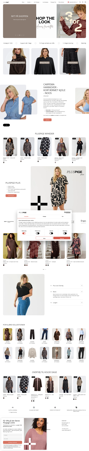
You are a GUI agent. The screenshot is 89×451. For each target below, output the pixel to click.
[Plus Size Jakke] (44, 353)
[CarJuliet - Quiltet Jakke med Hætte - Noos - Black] (74, 399)
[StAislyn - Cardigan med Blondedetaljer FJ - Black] (72, 162)
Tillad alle (62, 238)
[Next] (23, 35)
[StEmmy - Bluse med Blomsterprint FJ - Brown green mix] (55, 162)
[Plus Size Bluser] (69, 334)
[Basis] (7, 353)
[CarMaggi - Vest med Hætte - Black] (60, 398)
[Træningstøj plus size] (81, 353)
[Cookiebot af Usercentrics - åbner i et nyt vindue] (65, 212)
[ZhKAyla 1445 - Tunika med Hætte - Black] (3, 162)
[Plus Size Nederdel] (56, 353)
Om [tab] (62, 216)
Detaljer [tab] (44, 216)
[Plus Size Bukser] (32, 334)
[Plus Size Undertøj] (56, 334)
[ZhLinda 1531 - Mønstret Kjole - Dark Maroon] (27, 265)
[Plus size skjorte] (81, 334)
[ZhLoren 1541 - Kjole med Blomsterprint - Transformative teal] (69, 265)
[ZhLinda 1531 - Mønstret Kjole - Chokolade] (25, 265)
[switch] (37, 233)
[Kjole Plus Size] (7, 334)
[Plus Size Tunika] (20, 334)
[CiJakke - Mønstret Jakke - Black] (21, 161)
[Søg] (80, 2)
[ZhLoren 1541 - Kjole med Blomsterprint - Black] (67, 265)
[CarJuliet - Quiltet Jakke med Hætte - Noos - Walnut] (76, 399)
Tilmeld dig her (11, 195)
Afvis (44, 238)
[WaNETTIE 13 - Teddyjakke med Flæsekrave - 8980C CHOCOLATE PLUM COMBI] (32, 401)
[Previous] (15, 35)
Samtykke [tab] (26, 216)
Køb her (62, 115)
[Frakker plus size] (69, 353)
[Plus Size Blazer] (32, 353)
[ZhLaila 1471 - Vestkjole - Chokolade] (46, 265)
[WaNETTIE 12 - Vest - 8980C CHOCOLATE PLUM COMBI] (46, 398)
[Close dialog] (45, 419)
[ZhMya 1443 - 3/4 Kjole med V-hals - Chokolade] (3, 265)
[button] (85, 2)
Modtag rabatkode (12, 442)
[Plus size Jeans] (44, 334)
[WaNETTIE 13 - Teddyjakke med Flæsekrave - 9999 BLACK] (33, 401)
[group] (56, 21)
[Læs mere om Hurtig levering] (12, 407)
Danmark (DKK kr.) (73, 2)
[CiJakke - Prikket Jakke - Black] (38, 161)
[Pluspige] (6, 2)
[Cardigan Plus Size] (20, 353)
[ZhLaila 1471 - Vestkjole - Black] (48, 265)
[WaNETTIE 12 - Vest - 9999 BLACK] (47, 398)
